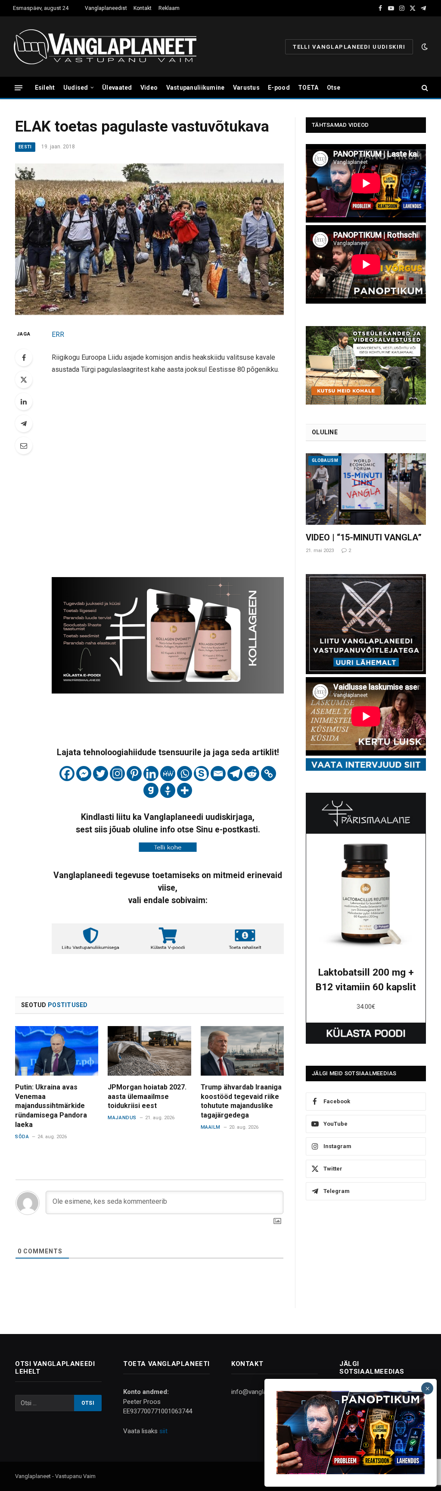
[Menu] (18, 87)
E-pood (279, 87)
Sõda (22, 1136)
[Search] (424, 87)
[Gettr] (167, 790)
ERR (58, 334)
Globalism (325, 460)
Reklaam (169, 8)
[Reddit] (251, 773)
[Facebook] (23, 357)
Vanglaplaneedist (106, 8)
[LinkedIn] (23, 401)
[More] (184, 790)
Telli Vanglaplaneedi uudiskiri (349, 47)
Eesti (25, 146)
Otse (334, 87)
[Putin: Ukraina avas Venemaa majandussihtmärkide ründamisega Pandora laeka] (56, 1051)
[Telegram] (23, 423)
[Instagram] (117, 773)
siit (163, 1431)
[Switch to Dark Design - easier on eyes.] (423, 46)
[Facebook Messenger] (83, 773)
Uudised (75, 87)
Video (149, 87)
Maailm (210, 1127)
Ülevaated (117, 87)
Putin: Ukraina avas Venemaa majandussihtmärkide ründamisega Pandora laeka (51, 1106)
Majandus (122, 1118)
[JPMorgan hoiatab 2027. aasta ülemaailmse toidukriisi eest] (149, 1051)
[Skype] (201, 773)
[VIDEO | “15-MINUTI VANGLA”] (366, 489)
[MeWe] (167, 773)
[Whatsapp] (184, 773)
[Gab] (150, 790)
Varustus (246, 87)
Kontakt (143, 8)
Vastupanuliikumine (195, 87)
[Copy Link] (268, 773)
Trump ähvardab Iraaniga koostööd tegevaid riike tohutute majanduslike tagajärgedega (241, 1101)
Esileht (45, 87)
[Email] (23, 445)
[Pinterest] (134, 773)
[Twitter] (23, 379)
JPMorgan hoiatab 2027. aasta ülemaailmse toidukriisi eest (147, 1096)
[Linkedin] (150, 773)
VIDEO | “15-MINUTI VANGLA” (364, 537)
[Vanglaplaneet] (108, 46)
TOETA (308, 87)
